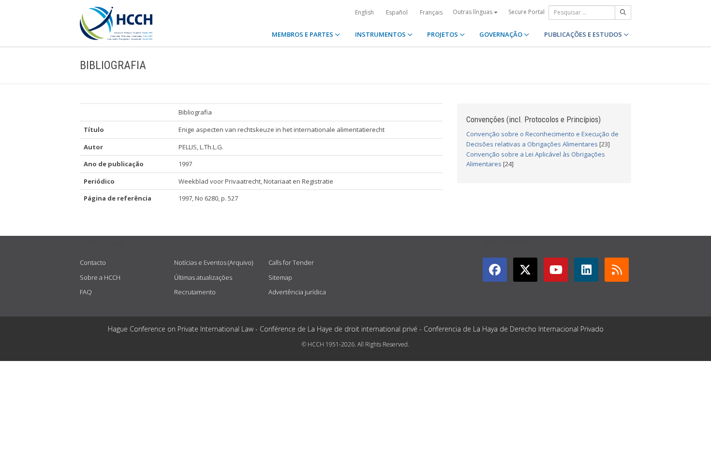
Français (431, 12)
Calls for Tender (291, 262)
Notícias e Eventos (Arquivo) (213, 262)
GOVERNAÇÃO (501, 34)
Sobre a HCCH (100, 277)
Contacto (93, 262)
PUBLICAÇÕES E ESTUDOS (583, 34)
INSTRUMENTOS (381, 34)
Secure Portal (526, 12)
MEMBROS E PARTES (303, 34)
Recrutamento (195, 292)
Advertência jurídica (297, 292)
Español (397, 12)
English (364, 12)
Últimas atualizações (203, 277)
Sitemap (280, 277)
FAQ (86, 292)
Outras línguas (473, 12)
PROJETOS (443, 34)
